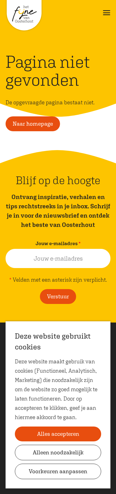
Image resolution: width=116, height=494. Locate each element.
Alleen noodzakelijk (58, 452)
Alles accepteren (58, 434)
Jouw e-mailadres (60, 244)
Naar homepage (33, 123)
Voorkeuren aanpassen (58, 471)
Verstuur (58, 296)
